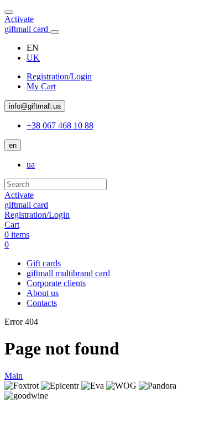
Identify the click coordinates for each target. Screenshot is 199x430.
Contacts (42, 303)
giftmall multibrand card (68, 273)
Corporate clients (56, 283)
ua (31, 164)
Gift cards (44, 263)
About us (43, 293)
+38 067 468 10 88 (60, 125)
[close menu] (8, 12)
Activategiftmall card (27, 24)
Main (13, 375)
